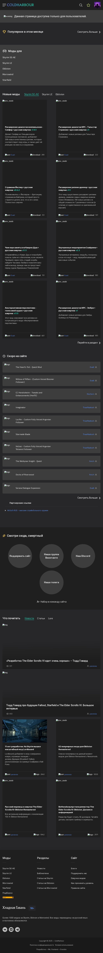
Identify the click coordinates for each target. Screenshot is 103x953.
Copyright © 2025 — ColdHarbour (51, 941)
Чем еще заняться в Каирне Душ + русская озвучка (22, 248)
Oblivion (7, 68)
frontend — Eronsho (58, 949)
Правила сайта (78, 888)
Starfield (7, 80)
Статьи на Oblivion (45, 883)
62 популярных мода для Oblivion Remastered (75, 747)
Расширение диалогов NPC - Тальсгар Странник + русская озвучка (78, 128)
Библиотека (43, 873)
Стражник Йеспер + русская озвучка (19, 188)
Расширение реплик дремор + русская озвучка (78, 188)
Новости (41, 868)
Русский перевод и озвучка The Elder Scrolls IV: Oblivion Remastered (23, 808)
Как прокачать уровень (82, 883)
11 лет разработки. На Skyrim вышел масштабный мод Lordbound (23, 747)
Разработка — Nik (43, 949)
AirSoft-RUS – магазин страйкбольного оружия (27, 510)
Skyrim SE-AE (9, 57)
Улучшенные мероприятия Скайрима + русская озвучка (78, 248)
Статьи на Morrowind (47, 888)
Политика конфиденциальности (42, 945)
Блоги (74, 868)
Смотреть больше (88, 31)
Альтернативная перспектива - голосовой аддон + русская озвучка (20, 311)
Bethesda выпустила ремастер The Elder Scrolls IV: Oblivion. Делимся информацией (76, 809)
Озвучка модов (78, 878)
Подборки (7, 893)
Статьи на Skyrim (45, 878)
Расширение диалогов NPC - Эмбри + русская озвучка (77, 309)
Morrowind (8, 74)
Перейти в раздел (88, 342)
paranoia (14, 774)
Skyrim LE (7, 63)
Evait (13, 155)
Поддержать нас (79, 873)
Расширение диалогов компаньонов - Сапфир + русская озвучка (24, 128)
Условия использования (64, 945)
